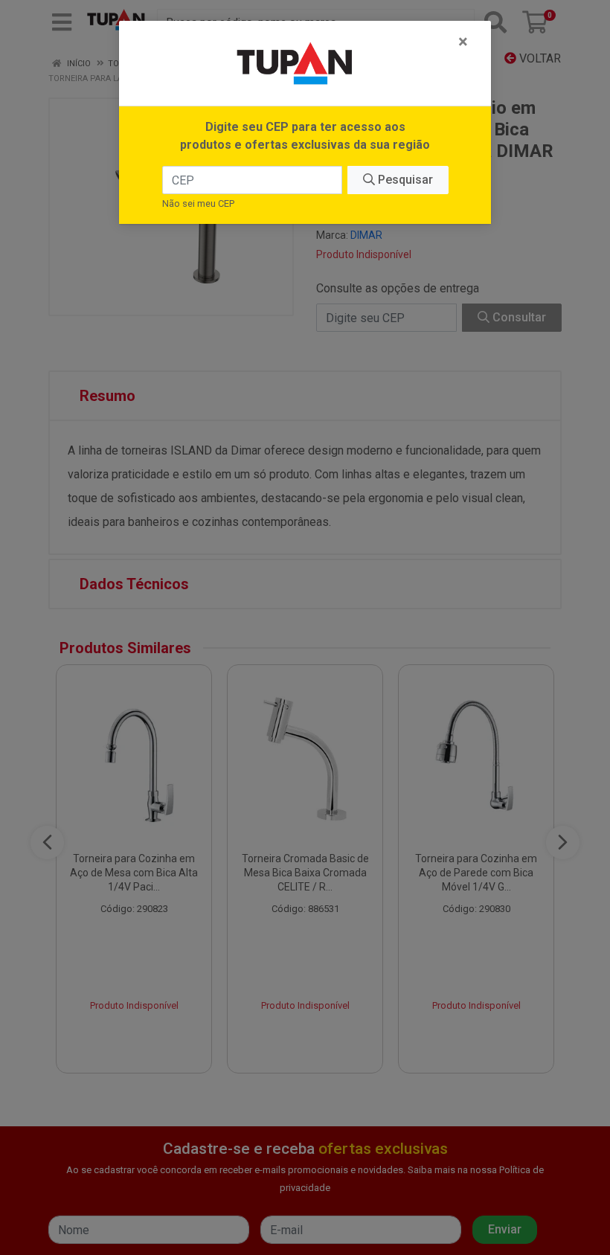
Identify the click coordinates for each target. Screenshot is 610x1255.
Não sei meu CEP (198, 203)
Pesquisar (404, 180)
